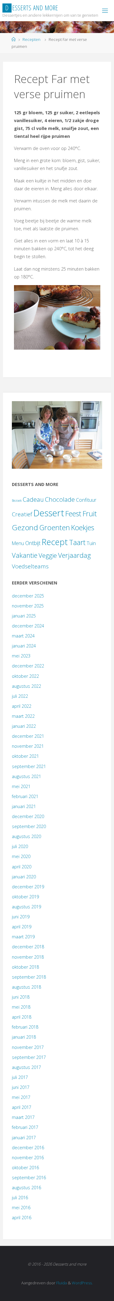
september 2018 (29, 977)
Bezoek (17, 500)
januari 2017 (24, 1137)
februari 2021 (25, 796)
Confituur (86, 499)
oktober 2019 (25, 897)
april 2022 (21, 706)
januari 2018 (24, 1037)
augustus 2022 (26, 686)
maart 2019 (23, 937)
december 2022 (28, 666)
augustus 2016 (26, 1187)
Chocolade (60, 499)
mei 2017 (21, 1097)
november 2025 (28, 606)
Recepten (31, 39)
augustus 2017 (26, 1067)
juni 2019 (20, 917)
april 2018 (21, 1017)
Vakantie (24, 555)
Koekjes (82, 527)
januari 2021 (24, 806)
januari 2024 (24, 646)
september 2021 (29, 766)
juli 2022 (20, 696)
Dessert (48, 513)
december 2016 (28, 1147)
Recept (55, 541)
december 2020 (28, 816)
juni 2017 (20, 1087)
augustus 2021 (26, 776)
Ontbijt (32, 543)
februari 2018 (25, 1027)
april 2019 (21, 927)
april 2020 (21, 867)
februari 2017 (25, 1127)
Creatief (22, 514)
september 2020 (29, 826)
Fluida (61, 1283)
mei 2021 (21, 786)
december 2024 (28, 626)
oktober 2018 (25, 967)
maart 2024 (23, 636)
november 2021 (28, 746)
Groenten (54, 527)
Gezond (25, 527)
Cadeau (33, 499)
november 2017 (28, 1047)
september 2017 (29, 1057)
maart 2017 (23, 1117)
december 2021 (28, 736)
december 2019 (28, 887)
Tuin (91, 543)
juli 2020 (20, 846)
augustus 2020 (26, 836)
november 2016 (28, 1157)
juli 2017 (20, 1077)
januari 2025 (24, 616)
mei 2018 (21, 1007)
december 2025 (28, 596)
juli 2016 (20, 1197)
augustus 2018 (26, 987)
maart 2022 (23, 716)
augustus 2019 (26, 907)
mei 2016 (21, 1207)
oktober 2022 (25, 676)
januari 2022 (24, 726)
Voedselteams (30, 566)
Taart (77, 542)
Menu (18, 543)
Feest (73, 513)
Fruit (89, 513)
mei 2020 (21, 856)
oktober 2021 (25, 756)
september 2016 (29, 1177)
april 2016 (21, 1217)
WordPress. (82, 1283)
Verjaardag (74, 555)
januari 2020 (24, 877)
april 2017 (21, 1107)
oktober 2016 (25, 1167)
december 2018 (28, 947)
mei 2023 (21, 656)
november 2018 (28, 957)
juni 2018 (20, 997)
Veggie (48, 555)
